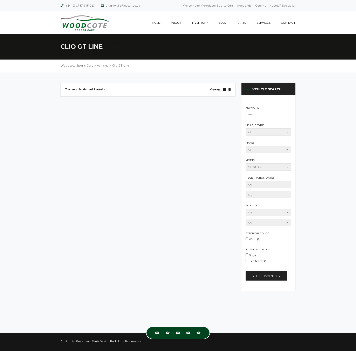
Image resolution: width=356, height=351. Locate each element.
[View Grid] (224, 89)
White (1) (254, 239)
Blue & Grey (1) (258, 260)
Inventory (200, 23)
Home (156, 23)
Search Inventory (266, 276)
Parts (241, 23)
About (176, 23)
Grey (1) (253, 255)
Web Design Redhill (105, 341)
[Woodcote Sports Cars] (85, 22)
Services (263, 23)
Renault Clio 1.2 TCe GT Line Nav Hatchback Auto (109, 283)
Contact (288, 23)
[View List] (229, 89)
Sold (222, 23)
